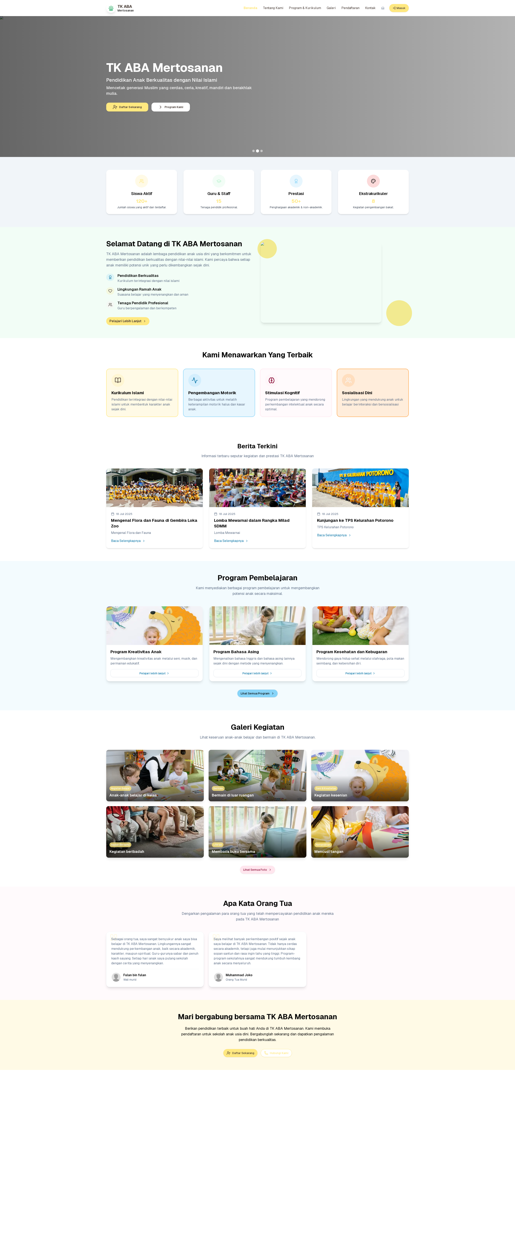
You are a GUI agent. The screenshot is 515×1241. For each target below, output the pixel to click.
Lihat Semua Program (255, 693)
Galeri (331, 8)
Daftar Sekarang (130, 107)
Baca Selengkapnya (126, 541)
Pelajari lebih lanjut (152, 673)
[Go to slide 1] (253, 151)
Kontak (370, 8)
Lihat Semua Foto (255, 870)
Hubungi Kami (279, 1053)
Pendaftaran (350, 8)
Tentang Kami (273, 8)
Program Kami (174, 107)
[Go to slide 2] (257, 151)
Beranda (250, 8)
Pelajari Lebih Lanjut (125, 321)
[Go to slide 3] (261, 151)
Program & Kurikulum (305, 8)
